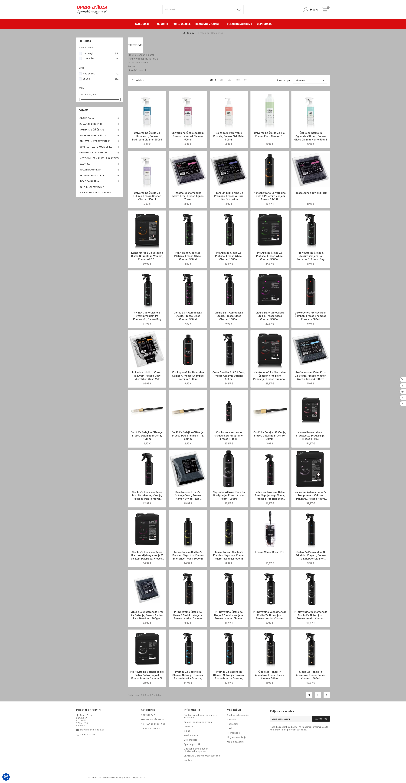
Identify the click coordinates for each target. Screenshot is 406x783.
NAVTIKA (84, 164)
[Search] (239, 9)
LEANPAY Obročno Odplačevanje (202, 755)
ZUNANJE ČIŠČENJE (90, 124)
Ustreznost (310, 80)
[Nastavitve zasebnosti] (6, 777)
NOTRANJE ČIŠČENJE (91, 129)
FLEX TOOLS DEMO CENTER (95, 192)
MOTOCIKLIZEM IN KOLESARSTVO (98, 158)
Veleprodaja (190, 740)
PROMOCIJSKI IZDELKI (92, 175)
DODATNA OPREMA (90, 169)
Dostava (188, 726)
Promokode (233, 733)
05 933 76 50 (87, 734)
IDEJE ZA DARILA (89, 181)
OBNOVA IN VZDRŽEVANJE (94, 141)
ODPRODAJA (86, 118)
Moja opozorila (235, 741)
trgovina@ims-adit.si (92, 729)
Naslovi (231, 728)
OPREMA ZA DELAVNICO (93, 152)
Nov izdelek (101, 73)
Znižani (101, 78)
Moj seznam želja (236, 737)
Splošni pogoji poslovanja (198, 722)
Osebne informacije (238, 715)
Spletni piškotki (192, 744)
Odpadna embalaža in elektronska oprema (196, 750)
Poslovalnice (191, 735)
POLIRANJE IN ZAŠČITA (92, 135)
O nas (187, 731)
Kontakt (188, 760)
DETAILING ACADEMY (91, 187)
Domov (83, 110)
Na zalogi (101, 53)
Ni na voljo (101, 58)
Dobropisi (232, 724)
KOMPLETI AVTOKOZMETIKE (95, 147)
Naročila (231, 719)
